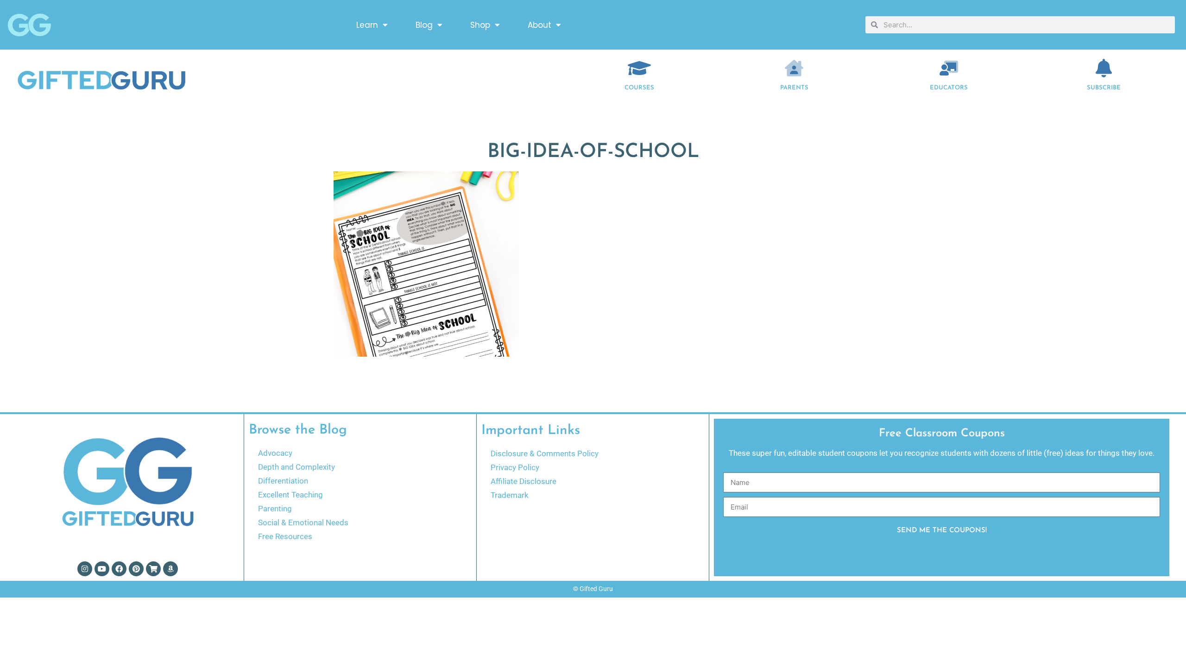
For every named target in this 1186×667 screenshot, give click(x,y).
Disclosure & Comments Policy (545, 453)
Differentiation (283, 480)
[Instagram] (84, 568)
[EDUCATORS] (949, 68)
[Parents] (794, 68)
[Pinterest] (136, 568)
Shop (480, 25)
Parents (794, 88)
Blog (424, 25)
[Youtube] (102, 568)
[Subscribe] (1104, 68)
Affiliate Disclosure (523, 481)
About (539, 25)
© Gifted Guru (593, 588)
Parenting (275, 508)
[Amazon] (170, 568)
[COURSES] (639, 68)
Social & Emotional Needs (303, 522)
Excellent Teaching (290, 494)
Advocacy (275, 453)
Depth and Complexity (296, 467)
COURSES (639, 88)
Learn (367, 25)
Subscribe (1104, 88)
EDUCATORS (949, 88)
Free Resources (285, 536)
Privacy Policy (515, 467)
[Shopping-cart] (153, 568)
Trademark (510, 495)
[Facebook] (119, 568)
